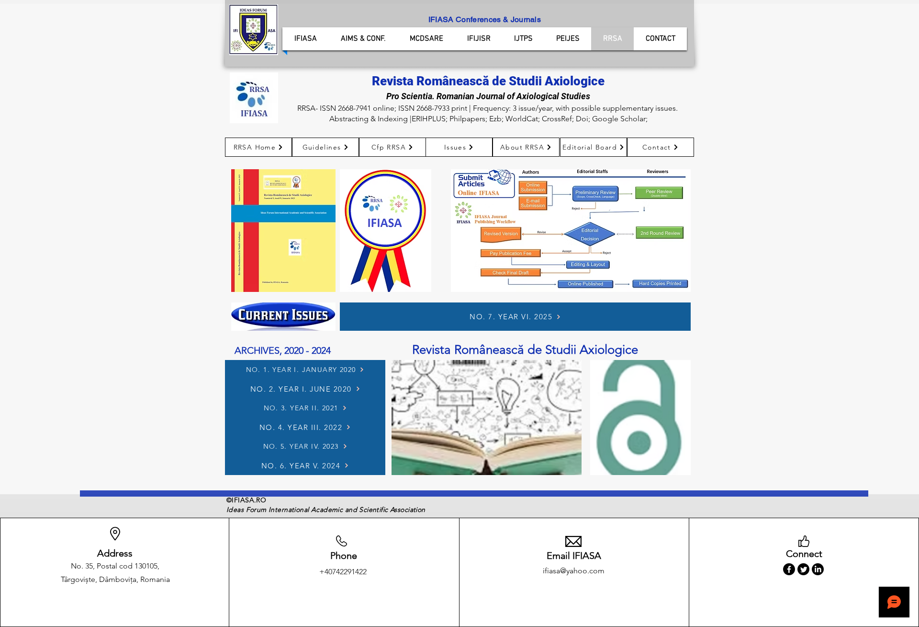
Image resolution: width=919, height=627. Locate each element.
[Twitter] (803, 569)
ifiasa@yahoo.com (574, 570)
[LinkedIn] (818, 569)
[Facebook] (789, 569)
